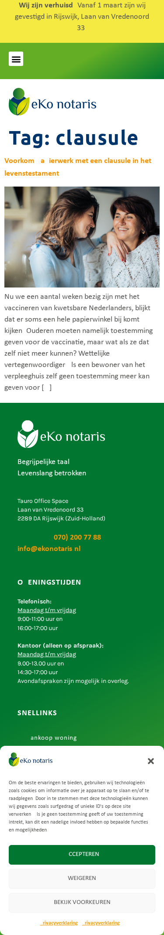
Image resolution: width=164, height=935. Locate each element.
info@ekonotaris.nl (48, 549)
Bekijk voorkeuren (82, 902)
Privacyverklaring (59, 923)
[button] (151, 761)
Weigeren (82, 878)
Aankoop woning (51, 738)
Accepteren (82, 854)
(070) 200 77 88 (59, 537)
